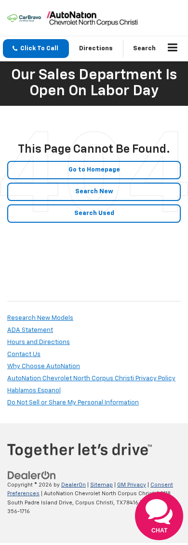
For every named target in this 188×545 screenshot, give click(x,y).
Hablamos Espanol (34, 390)
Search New (94, 191)
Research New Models (40, 318)
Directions (96, 48)
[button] (36, 48)
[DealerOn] (31, 475)
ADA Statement (30, 330)
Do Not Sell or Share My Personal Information (73, 403)
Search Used (94, 213)
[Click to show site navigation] (173, 48)
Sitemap (101, 485)
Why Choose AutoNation (43, 366)
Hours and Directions (38, 342)
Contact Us (23, 354)
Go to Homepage (94, 170)
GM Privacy (131, 485)
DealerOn (73, 485)
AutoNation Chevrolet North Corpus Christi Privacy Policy (91, 378)
